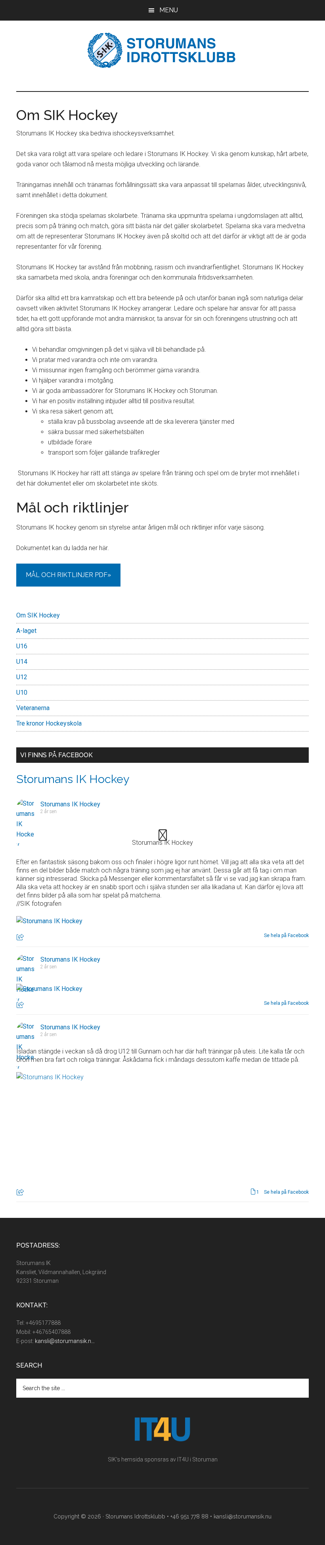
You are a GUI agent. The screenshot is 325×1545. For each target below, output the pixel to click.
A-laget (26, 630)
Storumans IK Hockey (73, 779)
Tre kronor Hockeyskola (49, 723)
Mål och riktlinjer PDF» (68, 575)
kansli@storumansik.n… (65, 1341)
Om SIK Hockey (38, 615)
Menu (168, 10)
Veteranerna (33, 708)
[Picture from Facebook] (87, 1130)
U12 (21, 677)
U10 (21, 692)
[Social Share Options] (21, 938)
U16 (21, 646)
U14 (21, 661)
